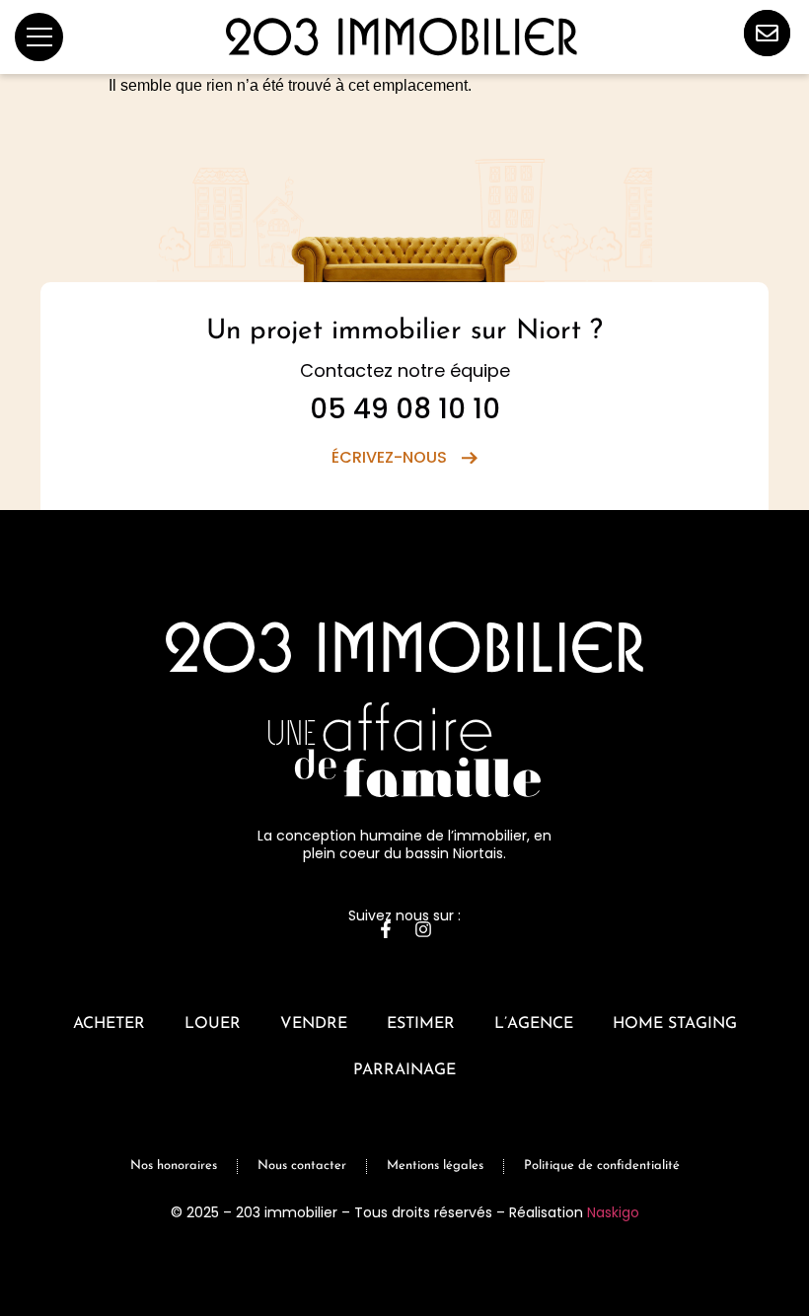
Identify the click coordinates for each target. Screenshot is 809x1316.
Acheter (109, 1024)
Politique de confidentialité (602, 1165)
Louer (212, 1024)
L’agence (533, 1024)
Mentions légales (435, 1165)
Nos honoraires (173, 1165)
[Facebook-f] (386, 929)
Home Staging (675, 1024)
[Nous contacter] (767, 33)
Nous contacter (301, 1165)
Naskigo (613, 1212)
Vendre (313, 1024)
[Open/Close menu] (39, 37)
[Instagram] (423, 929)
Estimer (421, 1024)
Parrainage (404, 1070)
